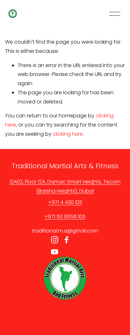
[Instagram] (54, 240)
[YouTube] (54, 252)
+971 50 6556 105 (65, 216)
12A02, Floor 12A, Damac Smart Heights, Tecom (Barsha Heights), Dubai (65, 186)
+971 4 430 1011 (65, 202)
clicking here (68, 134)
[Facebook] (66, 240)
